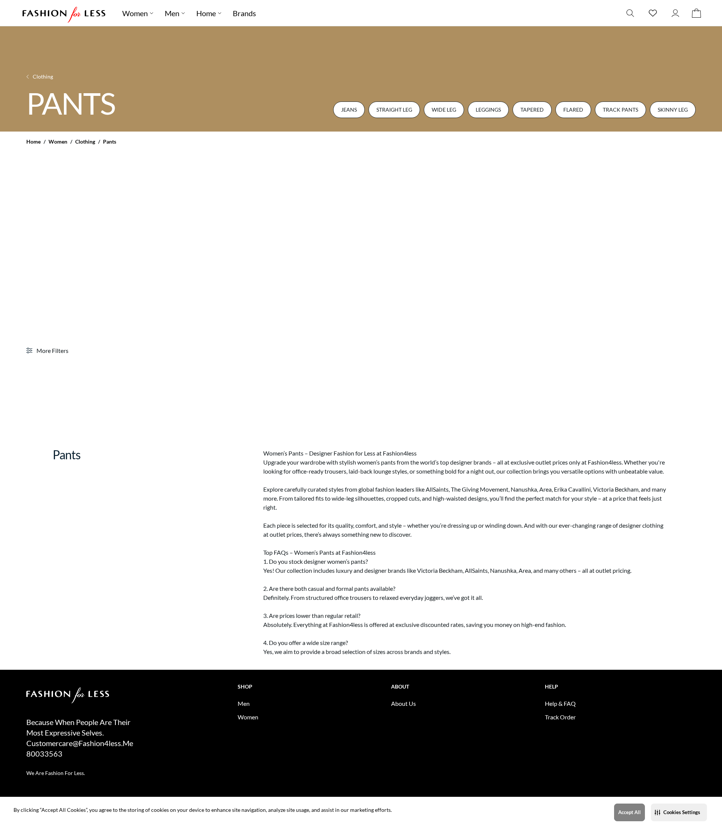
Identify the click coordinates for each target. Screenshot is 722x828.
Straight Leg (394, 109)
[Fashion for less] (64, 13)
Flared (573, 109)
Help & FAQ (560, 703)
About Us (403, 703)
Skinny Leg (673, 109)
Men (172, 13)
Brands (244, 13)
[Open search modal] (630, 13)
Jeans (349, 109)
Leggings (488, 109)
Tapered (532, 109)
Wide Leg (444, 109)
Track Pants (620, 109)
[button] (679, 812)
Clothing (85, 141)
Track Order (560, 717)
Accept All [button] (629, 812)
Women (58, 141)
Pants (109, 141)
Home (33, 141)
